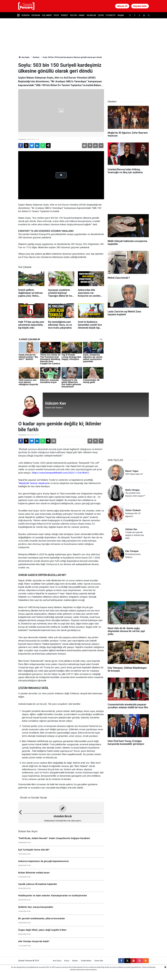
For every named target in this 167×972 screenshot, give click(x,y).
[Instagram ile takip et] (140, 960)
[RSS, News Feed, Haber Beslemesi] (146, 960)
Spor (56, 15)
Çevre (101, 15)
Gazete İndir (140, 6)
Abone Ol (122, 6)
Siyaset (64, 15)
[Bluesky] (31, 145)
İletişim (75, 961)
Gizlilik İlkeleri (86, 961)
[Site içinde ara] (148, 15)
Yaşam (120, 15)
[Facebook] (20, 145)
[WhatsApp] (42, 145)
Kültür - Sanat (77, 15)
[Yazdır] (84, 145)
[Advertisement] (128, 77)
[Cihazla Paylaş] (48, 145)
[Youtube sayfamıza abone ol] (144, 15)
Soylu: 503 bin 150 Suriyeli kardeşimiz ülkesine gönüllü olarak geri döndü (72, 57)
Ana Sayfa (25, 57)
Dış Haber (47, 15)
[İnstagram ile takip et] (130, 15)
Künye (66, 961)
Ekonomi (35, 15)
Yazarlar (91, 15)
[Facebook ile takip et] (134, 15)
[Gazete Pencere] (26, 6)
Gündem (25, 15)
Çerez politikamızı (118, 967)
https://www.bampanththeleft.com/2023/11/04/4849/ (60, 472)
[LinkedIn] (37, 145)
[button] (90, 145)
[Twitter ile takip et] (139, 15)
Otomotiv (110, 15)
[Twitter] (26, 145)
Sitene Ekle (98, 961)
